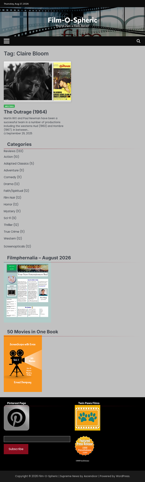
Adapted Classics (16, 164)
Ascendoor (91, 476)
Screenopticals (14, 246)
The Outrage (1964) (25, 112)
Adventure (11, 170)
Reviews (9, 151)
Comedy (10, 177)
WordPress (123, 476)
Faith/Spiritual (13, 191)
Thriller (8, 225)
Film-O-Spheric (72, 19)
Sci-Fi (7, 218)
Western (9, 106)
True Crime (11, 232)
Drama (8, 184)
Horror (8, 204)
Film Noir (9, 198)
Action (8, 157)
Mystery (9, 211)
